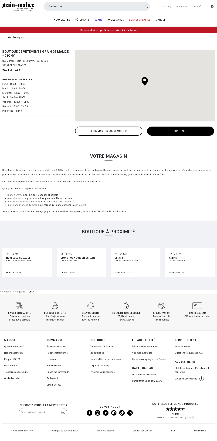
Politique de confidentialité (64, 430)
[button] (201, 378)
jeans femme (15, 195)
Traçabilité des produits (16, 372)
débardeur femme (17, 201)
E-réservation (53, 378)
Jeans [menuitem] (98, 19)
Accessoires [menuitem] (116, 19)
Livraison (51, 359)
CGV (173, 430)
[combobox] (97, 6)
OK (62, 412)
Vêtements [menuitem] (82, 19)
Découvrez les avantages (144, 346)
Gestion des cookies (143, 430)
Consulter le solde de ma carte (147, 381)
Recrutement (11, 365)
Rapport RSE (10, 359)
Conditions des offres (22, 430)
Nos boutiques (97, 353)
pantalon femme (17, 198)
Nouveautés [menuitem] (62, 19)
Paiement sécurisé (56, 346)
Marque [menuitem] (161, 19)
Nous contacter (182, 346)
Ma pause (99, 365)
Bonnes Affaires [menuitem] (139, 19)
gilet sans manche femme (22, 205)
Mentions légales (105, 430)
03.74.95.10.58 (11, 70)
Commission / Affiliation (102, 346)
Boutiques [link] (18, 37)
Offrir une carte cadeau (144, 374)
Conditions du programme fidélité (149, 359)
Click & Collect (54, 384)
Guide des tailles (12, 378)
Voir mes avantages (142, 353)
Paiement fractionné (57, 353)
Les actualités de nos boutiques (105, 359)
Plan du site (200, 430)
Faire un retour (54, 365)
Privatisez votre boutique (102, 372)
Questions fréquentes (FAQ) (189, 353)
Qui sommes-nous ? (14, 346)
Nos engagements (13, 353)
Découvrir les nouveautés (107, 131)
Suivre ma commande (58, 372)
